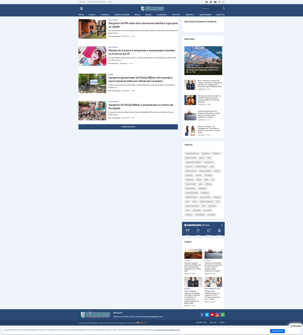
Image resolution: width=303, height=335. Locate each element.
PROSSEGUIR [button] (277, 331)
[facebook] (206, 2)
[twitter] (211, 2)
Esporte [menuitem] (190, 15)
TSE (217, 202)
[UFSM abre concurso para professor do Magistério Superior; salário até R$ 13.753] (203, 60)
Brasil (202, 158)
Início (110, 2)
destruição (196, 210)
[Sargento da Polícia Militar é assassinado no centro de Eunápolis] (92, 110)
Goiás (199, 180)
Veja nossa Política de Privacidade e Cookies (166, 330)
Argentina (205, 153)
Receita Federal (191, 197)
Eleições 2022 (191, 171)
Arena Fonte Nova (192, 153)
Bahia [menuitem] (137, 15)
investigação (200, 215)
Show (195, 202)
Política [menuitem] (176, 15)
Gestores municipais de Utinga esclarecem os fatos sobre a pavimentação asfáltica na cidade (209, 114)
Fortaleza (208, 175)
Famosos (189, 175)
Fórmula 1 (189, 180)
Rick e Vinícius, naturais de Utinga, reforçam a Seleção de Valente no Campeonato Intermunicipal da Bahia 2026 (210, 84)
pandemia (211, 215)
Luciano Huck (190, 184)
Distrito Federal (201, 167)
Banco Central (191, 158)
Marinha (208, 184)
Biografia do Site (201, 322)
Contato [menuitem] (220, 15)
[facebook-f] (202, 315)
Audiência (216, 153)
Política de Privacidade (97, 2)
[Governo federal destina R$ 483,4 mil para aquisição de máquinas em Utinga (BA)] (193, 254)
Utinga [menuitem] (91, 15)
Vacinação (212, 206)
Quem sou (213, 322)
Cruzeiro (189, 167)
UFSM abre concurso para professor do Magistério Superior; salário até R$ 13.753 (202, 69)
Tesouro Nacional (192, 206)
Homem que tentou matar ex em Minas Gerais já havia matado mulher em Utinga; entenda (209, 99)
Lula (200, 184)
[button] (81, 9)
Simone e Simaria (206, 202)
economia (207, 210)
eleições (189, 215)
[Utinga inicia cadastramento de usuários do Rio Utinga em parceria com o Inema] (213, 282)
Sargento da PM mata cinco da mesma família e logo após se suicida (143, 25)
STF (187, 202)
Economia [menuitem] (161, 15)
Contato (81, 2)
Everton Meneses (131, 323)
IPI (213, 180)
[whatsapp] (224, 2)
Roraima (217, 197)
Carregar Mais (128, 127)
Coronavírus (208, 162)
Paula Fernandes (192, 193)
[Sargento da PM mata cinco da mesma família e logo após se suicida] (92, 29)
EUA (211, 167)
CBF (208, 158)
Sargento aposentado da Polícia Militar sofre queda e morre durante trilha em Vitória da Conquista (140, 79)
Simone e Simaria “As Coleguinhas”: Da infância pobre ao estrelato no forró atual (209, 130)
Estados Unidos (205, 171)
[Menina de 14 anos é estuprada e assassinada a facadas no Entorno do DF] (92, 56)
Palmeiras (202, 188)
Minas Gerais (190, 188)
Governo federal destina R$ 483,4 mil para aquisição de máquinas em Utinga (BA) (192, 267)
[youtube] (215, 2)
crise (187, 210)
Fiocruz (198, 175)
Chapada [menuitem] (105, 15)
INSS (206, 180)
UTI (203, 206)
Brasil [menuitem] (149, 15)
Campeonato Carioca (193, 162)
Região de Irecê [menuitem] (122, 15)
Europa (216, 171)
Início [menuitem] (81, 15)
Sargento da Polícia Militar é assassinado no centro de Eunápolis (140, 106)
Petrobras (204, 193)
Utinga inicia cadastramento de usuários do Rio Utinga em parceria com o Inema (212, 295)
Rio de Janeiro (205, 197)
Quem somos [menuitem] (205, 15)
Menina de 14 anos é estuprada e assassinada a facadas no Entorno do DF (141, 52)
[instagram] (219, 2)
